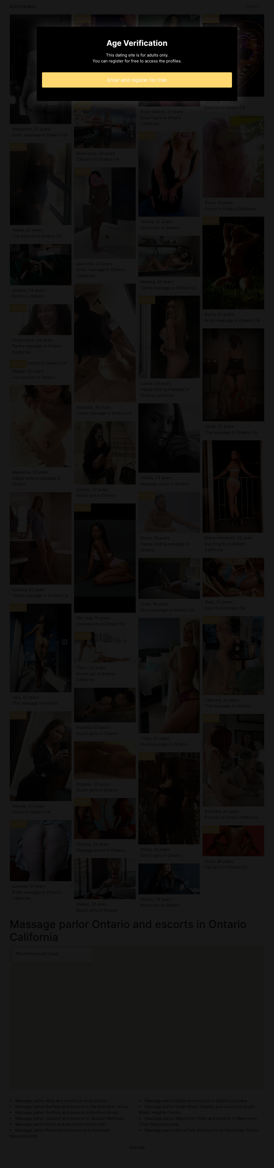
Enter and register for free (137, 80)
